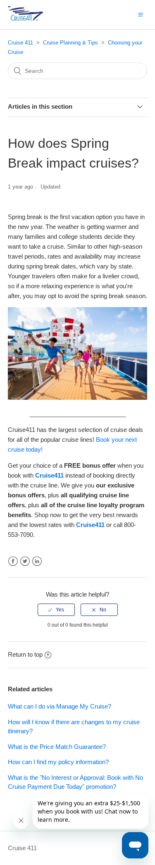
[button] (140, 14)
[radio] (56, 610)
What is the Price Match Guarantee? (57, 746)
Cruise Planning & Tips (70, 43)
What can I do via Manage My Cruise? (59, 706)
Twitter (25, 561)
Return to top (25, 654)
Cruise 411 (20, 43)
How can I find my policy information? (58, 761)
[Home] (38, 18)
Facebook (13, 561)
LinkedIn (37, 561)
